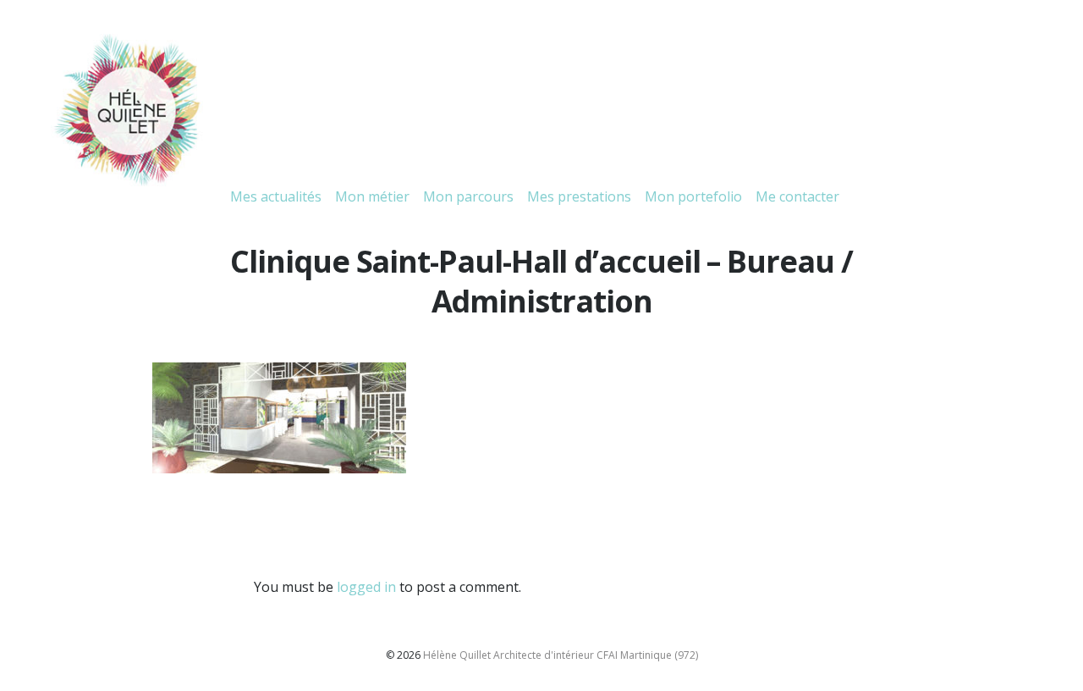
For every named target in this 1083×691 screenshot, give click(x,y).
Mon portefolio (693, 196)
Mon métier (372, 196)
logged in (366, 587)
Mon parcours (468, 196)
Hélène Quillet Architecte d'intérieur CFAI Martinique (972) (560, 655)
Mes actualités (276, 196)
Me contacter (797, 196)
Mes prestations (579, 196)
